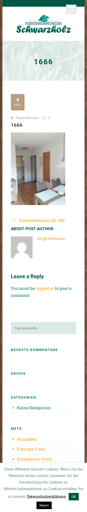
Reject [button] (44, 505)
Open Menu (71, 9)
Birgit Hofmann (26, 118)
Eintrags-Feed (31, 449)
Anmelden (27, 439)
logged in (45, 288)
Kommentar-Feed (34, 459)
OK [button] (74, 496)
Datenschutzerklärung (46, 496)
